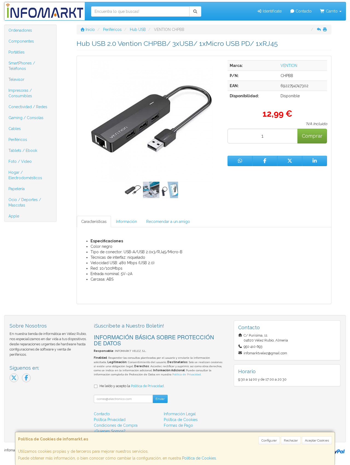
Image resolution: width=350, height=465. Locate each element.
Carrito (332, 11)
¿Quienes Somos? (110, 431)
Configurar (269, 440)
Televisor (16, 79)
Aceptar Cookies (317, 440)
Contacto (303, 11)
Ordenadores (20, 30)
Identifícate (272, 11)
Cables (14, 128)
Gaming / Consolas (25, 118)
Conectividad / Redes (27, 107)
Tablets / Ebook (22, 150)
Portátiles (16, 52)
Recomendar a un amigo (168, 221)
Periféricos (17, 139)
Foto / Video (20, 161)
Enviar (160, 399)
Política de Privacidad (186, 374)
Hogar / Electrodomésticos (25, 175)
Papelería (16, 189)
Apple (13, 216)
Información (126, 221)
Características (94, 221)
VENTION (289, 65)
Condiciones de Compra (116, 425)
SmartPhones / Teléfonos (21, 66)
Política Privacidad (110, 419)
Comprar (312, 136)
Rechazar (291, 440)
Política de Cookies (199, 458)
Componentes (21, 41)
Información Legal (180, 414)
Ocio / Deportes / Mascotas (24, 202)
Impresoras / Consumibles (20, 93)
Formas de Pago (178, 425)
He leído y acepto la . (132, 386)
